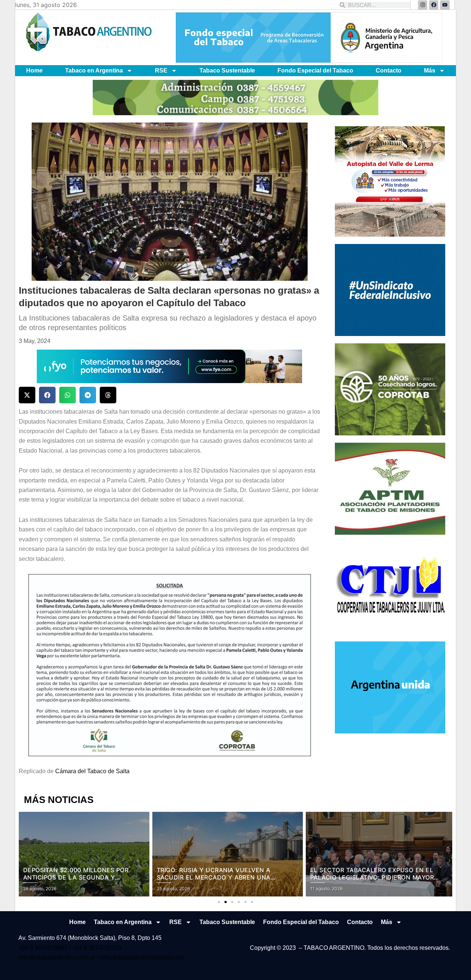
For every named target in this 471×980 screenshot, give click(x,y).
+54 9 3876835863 (43, 948)
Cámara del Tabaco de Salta (92, 771)
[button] (27, 395)
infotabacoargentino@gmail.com (142, 957)
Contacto (388, 70)
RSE (161, 70)
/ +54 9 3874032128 (95, 948)
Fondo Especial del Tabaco (315, 70)
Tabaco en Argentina (94, 70)
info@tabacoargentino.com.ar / (59, 957)
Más (429, 70)
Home (34, 70)
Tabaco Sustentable (227, 70)
